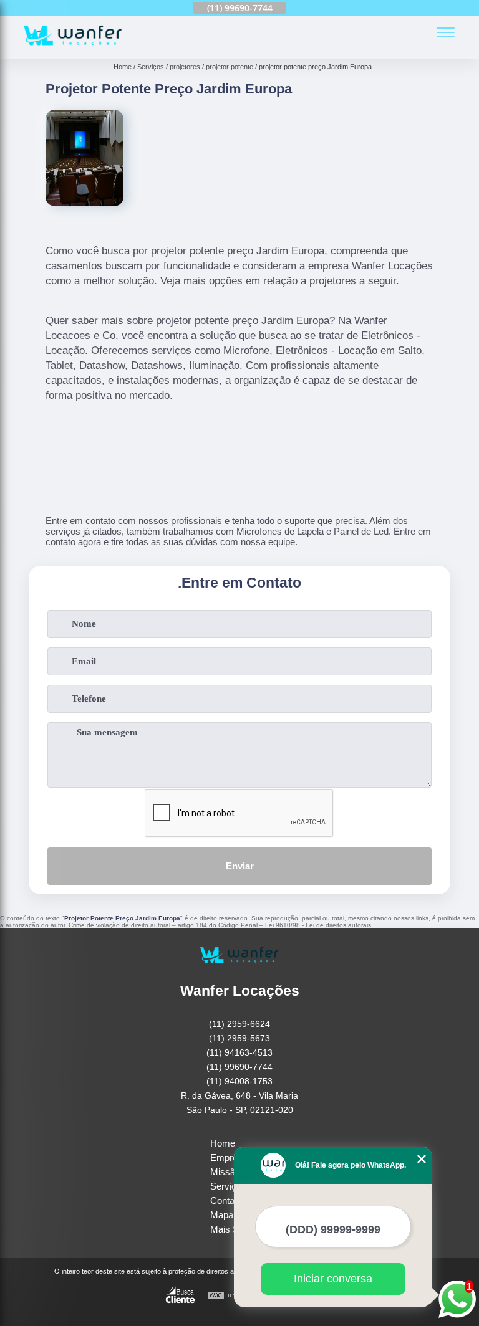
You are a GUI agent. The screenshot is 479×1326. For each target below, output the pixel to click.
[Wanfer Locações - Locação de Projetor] (73, 51)
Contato (226, 1200)
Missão (225, 1171)
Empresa (229, 1157)
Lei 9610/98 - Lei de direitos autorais (318, 925)
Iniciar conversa (333, 1278)
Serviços (228, 1186)
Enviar (240, 866)
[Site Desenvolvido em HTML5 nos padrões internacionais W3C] (231, 1295)
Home (222, 1143)
